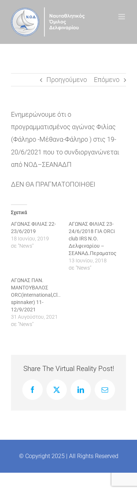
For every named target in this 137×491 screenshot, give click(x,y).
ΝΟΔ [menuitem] (31, 164)
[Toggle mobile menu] (122, 16)
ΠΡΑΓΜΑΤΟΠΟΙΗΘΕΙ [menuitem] (65, 184)
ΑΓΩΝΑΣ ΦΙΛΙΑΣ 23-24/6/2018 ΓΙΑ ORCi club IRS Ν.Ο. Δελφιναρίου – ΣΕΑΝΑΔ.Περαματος (93, 238)
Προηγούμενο (66, 79)
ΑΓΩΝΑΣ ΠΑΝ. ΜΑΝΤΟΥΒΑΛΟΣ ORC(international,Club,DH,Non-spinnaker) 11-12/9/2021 (47, 294)
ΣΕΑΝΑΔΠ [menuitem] (57, 164)
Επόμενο (106, 79)
